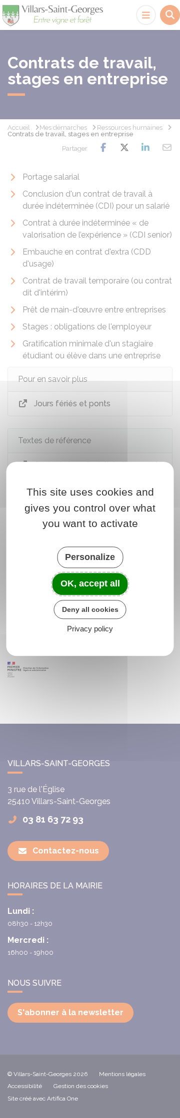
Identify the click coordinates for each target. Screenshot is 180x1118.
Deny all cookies (90, 609)
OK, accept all (90, 583)
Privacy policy (90, 629)
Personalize (90, 557)
